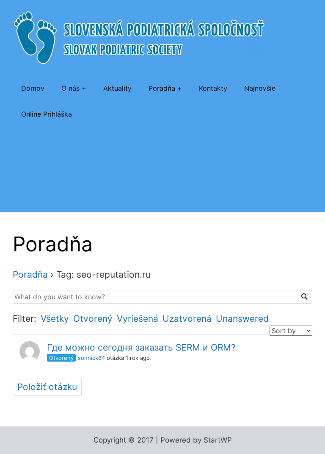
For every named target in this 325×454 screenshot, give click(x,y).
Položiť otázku (47, 387)
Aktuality (117, 88)
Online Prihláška (46, 114)
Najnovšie (259, 88)
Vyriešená (137, 318)
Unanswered (242, 318)
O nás (70, 88)
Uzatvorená (187, 318)
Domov (32, 88)
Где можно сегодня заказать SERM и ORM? (141, 347)
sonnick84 (91, 357)
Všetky (55, 318)
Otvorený (93, 318)
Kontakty (213, 88)
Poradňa (162, 88)
